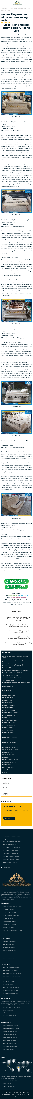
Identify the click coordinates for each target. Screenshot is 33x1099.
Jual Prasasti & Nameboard (9, 680)
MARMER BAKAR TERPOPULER (10, 862)
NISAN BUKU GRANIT (8, 984)
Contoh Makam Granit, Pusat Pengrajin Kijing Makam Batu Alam (18, 643)
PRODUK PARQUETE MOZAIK (9, 740)
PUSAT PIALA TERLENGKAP (10, 1037)
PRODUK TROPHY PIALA (8, 755)
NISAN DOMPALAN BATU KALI (10, 1052)
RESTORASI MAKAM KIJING (9, 950)
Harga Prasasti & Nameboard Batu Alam (12, 672)
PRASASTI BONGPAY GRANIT (10, 1026)
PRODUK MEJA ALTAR (7, 727)
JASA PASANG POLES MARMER (10, 675)
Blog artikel (26, 1092)
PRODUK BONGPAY (7, 702)
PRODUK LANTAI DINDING (8, 715)
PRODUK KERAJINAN (7, 707)
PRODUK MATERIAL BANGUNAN (10, 725)
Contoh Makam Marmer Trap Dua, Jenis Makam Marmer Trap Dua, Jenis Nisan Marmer (18, 618)
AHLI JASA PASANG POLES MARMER (12, 839)
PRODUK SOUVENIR (7, 752)
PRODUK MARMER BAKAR (8, 722)
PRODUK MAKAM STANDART (10, 8)
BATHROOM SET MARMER (9, 924)
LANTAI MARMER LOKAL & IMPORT (11, 847)
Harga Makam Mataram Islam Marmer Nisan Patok (15, 670)
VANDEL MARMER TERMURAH (10, 1034)
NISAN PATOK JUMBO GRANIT (10, 993)
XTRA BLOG (5, 772)
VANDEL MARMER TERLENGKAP (11, 1031)
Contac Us (9, 818)
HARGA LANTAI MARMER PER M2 (11, 859)
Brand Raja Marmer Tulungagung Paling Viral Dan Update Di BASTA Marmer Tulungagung (15, 664)
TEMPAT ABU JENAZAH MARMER (11, 915)
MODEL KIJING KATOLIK (8, 979)
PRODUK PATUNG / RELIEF (9, 742)
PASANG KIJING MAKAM (9, 947)
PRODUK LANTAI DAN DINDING (10, 712)
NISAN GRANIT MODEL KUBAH (10, 990)
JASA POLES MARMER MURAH (10, 844)
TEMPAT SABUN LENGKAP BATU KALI (12, 930)
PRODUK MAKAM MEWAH (8, 717)
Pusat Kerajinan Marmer (8, 767)
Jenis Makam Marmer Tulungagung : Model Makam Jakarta (18, 631)
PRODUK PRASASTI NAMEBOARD (10, 750)
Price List (5, 788)
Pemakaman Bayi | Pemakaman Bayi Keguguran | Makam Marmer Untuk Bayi (18, 637)
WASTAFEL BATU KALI (8, 910)
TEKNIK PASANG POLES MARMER (11, 836)
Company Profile (7, 782)
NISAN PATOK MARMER (9, 982)
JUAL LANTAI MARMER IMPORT (10, 853)
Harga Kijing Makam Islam (9, 667)
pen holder (5, 693)
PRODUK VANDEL (6, 757)
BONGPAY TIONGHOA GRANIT (10, 1046)
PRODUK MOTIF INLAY (7, 735)
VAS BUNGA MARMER (8, 927)
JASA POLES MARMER (8, 959)
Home (2, 8)
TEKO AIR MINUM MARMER (9, 921)
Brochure (5, 793)
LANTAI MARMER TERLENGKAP (10, 850)
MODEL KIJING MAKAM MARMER (11, 967)
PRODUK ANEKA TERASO (8, 695)
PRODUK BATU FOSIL (7, 698)
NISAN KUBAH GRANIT (8, 1049)
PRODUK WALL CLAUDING (9, 762)
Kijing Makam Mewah (7, 686)
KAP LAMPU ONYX (7, 933)
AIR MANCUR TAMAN (8, 918)
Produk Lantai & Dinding (8, 710)
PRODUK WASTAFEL (7, 764)
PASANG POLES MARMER (9, 941)
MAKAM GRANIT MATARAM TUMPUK (12, 973)
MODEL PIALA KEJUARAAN (9, 1040)
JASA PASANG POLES (8, 944)
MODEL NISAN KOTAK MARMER (11, 987)
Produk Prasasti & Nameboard (10, 747)
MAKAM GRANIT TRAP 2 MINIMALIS (12, 976)
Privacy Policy (9, 1092)
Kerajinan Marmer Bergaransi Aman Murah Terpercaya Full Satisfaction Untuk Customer (16, 683)
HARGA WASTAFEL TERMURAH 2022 (12, 907)
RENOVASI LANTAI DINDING (10, 956)
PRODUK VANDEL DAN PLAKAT (10, 760)
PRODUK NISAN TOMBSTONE (9, 737)
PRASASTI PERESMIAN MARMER (11, 1028)
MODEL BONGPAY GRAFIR (9, 1043)
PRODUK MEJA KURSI (7, 730)
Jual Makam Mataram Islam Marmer (11, 677)
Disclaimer (16, 1092)
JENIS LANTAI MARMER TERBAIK (11, 856)
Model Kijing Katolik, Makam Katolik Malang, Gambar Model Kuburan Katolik (19, 625)
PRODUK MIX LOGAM (7, 732)
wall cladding (5, 769)
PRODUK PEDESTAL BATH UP (9, 745)
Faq (21, 1092)
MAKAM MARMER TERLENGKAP (11, 970)
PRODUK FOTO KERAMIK (8, 705)
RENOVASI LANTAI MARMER (10, 953)
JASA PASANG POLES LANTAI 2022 (12, 842)
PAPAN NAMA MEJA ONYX (9, 912)
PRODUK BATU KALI (7, 700)
